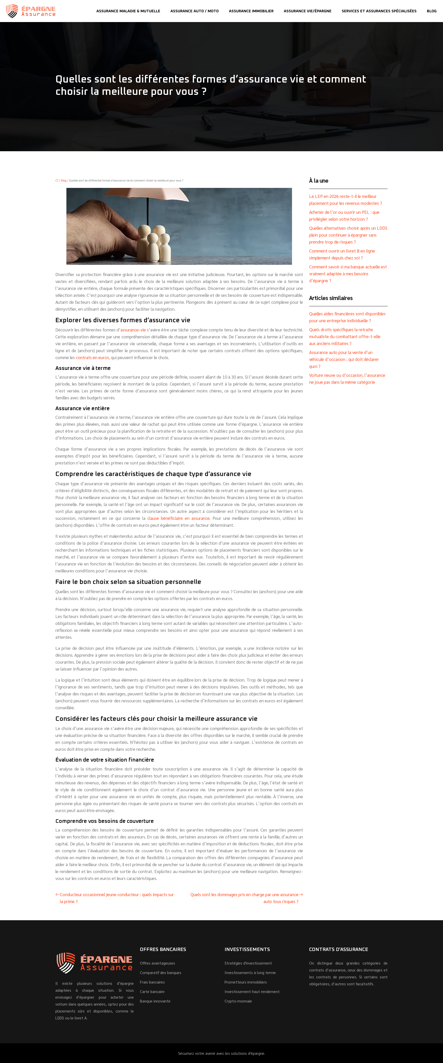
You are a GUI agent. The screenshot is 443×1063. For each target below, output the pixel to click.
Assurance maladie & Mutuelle (128, 11)
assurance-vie (133, 329)
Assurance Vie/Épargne (307, 11)
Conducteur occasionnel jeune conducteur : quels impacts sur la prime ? (117, 898)
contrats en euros (92, 357)
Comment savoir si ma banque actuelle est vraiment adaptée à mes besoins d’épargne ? (348, 273)
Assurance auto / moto (194, 11)
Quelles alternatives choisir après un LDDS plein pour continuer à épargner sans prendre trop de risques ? (348, 235)
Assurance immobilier (251, 11)
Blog (432, 11)
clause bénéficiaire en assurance (178, 518)
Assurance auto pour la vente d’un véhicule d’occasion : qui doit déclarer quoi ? (344, 359)
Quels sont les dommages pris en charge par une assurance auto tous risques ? (244, 898)
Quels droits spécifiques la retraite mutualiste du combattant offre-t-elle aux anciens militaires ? (344, 336)
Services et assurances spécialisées (379, 11)
